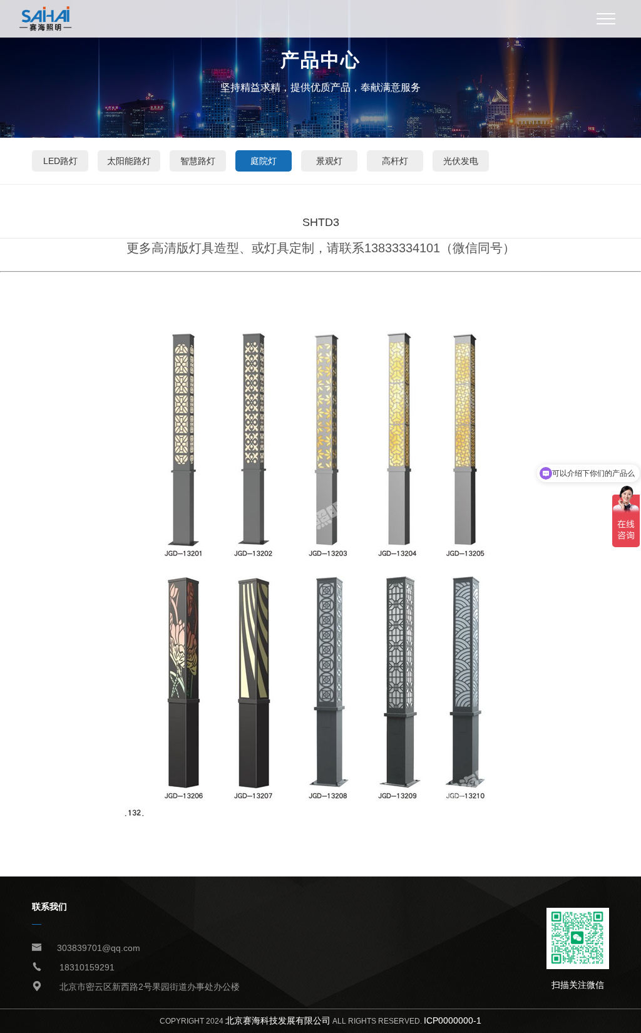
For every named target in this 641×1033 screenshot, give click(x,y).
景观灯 (329, 161)
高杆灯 (395, 161)
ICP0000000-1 (452, 1020)
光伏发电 (460, 161)
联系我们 (49, 907)
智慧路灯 (197, 161)
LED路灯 (60, 161)
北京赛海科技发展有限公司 (278, 1020)
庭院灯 (263, 161)
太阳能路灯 (129, 161)
